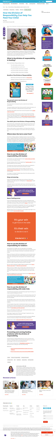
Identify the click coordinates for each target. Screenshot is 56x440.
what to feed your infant (30, 158)
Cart (39, 1)
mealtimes (19, 359)
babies (9, 357)
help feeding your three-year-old (17, 307)
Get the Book (21, 3)
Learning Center (32, 3)
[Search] (52, 1)
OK (47, 432)
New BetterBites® (14, 3)
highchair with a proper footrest (13, 169)
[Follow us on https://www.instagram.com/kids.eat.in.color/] (44, 408)
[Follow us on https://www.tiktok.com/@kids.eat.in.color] (48, 408)
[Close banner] (54, 431)
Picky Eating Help (6, 3)
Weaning (21, 9)
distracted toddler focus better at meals (24, 319)
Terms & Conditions (50, 426)
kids (14, 359)
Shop (27, 3)
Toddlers (17, 9)
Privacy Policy (43, 426)
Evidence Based (27, 9)
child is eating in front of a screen (28, 116)
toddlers (9, 362)
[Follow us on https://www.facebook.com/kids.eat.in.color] (50, 408)
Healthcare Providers (41, 3)
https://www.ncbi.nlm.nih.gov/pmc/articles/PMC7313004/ (22, 351)
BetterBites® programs (25, 343)
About (47, 3)
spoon (26, 203)
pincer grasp (29, 180)
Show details (12, 438)
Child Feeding (5, 9)
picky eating (29, 77)
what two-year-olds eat (21, 265)
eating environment (25, 357)
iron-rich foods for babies (19, 210)
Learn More (6, 394)
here (22, 435)
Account (43, 1)
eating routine (10, 359)
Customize (46, 434)
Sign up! (45, 421)
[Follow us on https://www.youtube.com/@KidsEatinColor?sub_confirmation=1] (46, 408)
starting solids (29, 162)
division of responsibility (15, 357)
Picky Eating (12, 9)
